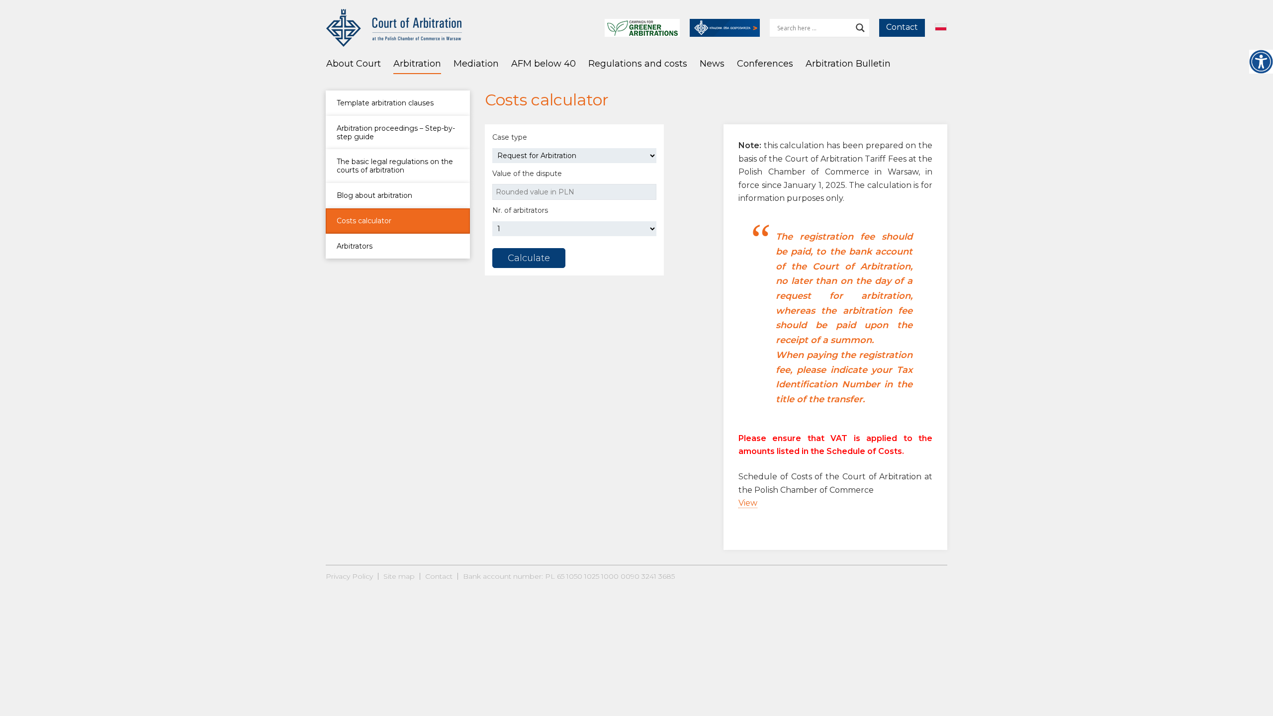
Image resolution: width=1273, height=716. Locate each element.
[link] (1261, 62)
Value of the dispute (527, 173)
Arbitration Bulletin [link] (848, 63)
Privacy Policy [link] (349, 576)
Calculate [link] (529, 258)
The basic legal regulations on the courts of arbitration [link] (395, 166)
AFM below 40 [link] (543, 63)
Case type (509, 137)
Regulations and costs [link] (637, 63)
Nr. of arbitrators (520, 210)
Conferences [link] (765, 63)
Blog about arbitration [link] (374, 195)
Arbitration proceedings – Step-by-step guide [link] (396, 132)
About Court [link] (353, 63)
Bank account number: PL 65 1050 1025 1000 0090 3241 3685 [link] (569, 576)
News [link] (712, 63)
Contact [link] (902, 27)
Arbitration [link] (417, 63)
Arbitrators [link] (354, 246)
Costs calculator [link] (364, 220)
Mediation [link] (476, 63)
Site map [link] (399, 576)
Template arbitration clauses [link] (385, 102)
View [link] (747, 503)
